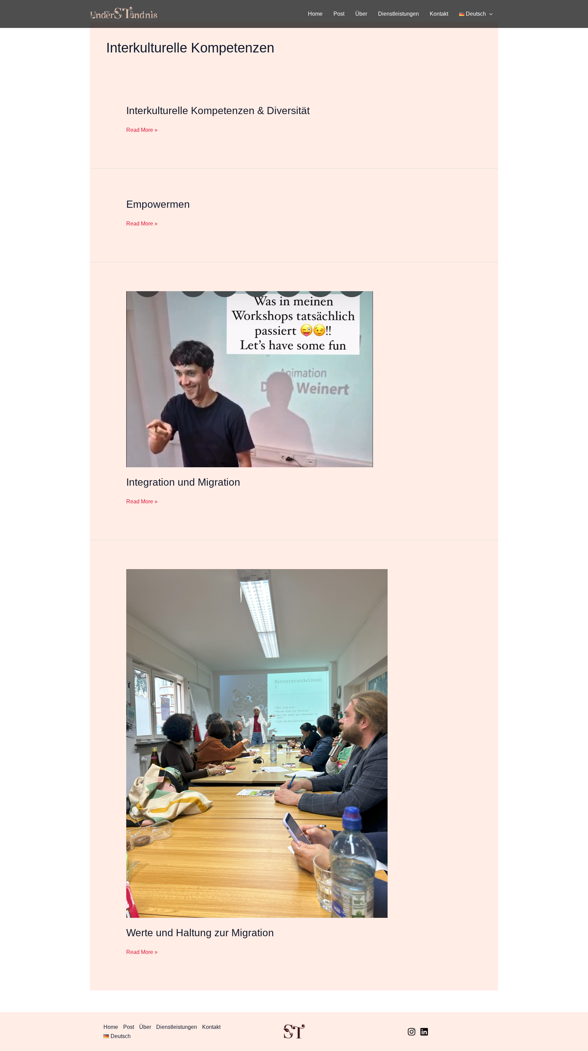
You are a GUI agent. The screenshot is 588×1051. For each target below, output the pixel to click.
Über (361, 14)
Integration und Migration (183, 482)
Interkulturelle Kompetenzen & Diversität (218, 110)
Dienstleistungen (398, 14)
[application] (489, 13)
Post (338, 14)
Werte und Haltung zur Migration (200, 932)
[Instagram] (411, 1032)
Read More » (142, 130)
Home (315, 14)
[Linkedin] (424, 1032)
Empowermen (158, 204)
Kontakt (439, 14)
